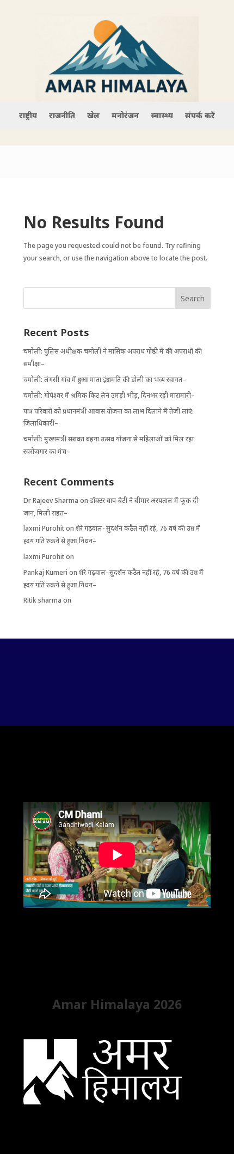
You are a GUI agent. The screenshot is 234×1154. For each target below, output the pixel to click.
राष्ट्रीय (28, 116)
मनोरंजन (125, 116)
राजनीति (62, 116)
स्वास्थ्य (162, 116)
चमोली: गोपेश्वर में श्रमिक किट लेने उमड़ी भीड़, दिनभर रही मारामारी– (109, 395)
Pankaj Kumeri (45, 572)
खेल (93, 116)
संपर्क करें (200, 116)
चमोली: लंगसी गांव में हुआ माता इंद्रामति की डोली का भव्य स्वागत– (104, 379)
